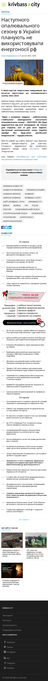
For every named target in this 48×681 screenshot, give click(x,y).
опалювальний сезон (27, 209)
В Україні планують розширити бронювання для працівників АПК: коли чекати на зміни (26, 277)
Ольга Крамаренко (9, 56)
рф (26, 205)
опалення (37, 213)
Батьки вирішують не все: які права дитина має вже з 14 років (26, 440)
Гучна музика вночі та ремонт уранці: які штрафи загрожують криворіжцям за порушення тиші (26, 402)
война (17, 205)
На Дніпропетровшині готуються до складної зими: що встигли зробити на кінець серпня (24, 447)
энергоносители (12, 221)
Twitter (10, 647)
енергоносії (26, 217)
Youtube (10, 668)
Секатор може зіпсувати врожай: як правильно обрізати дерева (25, 393)
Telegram (37, 169)
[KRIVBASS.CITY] (24, 4)
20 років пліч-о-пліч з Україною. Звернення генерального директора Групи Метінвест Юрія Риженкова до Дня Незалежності (25, 463)
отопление (9, 217)
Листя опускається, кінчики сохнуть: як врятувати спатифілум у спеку (22, 254)
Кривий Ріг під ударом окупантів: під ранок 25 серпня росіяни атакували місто (25, 386)
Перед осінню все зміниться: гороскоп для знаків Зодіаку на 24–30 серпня (26, 471)
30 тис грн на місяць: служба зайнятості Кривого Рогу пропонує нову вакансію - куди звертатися (25, 331)
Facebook (11, 642)
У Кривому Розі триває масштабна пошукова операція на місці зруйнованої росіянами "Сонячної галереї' (24, 377)
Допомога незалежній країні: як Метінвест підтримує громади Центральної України (23, 362)
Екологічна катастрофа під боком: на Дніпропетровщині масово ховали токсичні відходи (24, 269)
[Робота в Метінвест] (24, 308)
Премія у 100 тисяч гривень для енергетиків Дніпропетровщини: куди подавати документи (25, 369)
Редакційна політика (12, 630)
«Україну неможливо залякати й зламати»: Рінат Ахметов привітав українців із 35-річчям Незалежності (26, 495)
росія (35, 205)
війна (6, 205)
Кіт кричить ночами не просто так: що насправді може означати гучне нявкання (26, 417)
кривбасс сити (32, 197)
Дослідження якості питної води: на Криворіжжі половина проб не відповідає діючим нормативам (25, 486)
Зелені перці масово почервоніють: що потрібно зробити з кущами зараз (26, 454)
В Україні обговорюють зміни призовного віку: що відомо (25, 346)
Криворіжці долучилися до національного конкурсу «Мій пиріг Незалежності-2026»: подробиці (23, 354)
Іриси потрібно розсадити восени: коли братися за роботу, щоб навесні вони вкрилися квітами (25, 339)
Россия (7, 209)
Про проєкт (8, 615)
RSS (8, 658)
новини (29, 193)
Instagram (11, 652)
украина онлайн (36, 190)
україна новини (11, 197)
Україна (5, 12)
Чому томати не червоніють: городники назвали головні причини (26, 284)
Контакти (7, 620)
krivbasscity (35, 201)
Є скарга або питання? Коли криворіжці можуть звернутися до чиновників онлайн (25, 478)
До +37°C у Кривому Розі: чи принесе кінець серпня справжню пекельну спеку (24, 424)
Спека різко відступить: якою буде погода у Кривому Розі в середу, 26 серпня (24, 261)
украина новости (12, 186)
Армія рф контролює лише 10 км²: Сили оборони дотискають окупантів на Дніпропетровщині (25, 503)
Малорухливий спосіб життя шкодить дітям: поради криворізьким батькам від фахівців (24, 247)
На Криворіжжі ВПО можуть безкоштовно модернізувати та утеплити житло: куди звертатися (23, 432)
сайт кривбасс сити (13, 201)
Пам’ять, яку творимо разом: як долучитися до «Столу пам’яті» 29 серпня (25, 409)
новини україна (11, 193)
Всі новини (24, 520)
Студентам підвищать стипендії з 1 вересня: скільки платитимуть (24, 510)
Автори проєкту (10, 625)
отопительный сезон (15, 213)
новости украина (12, 190)
